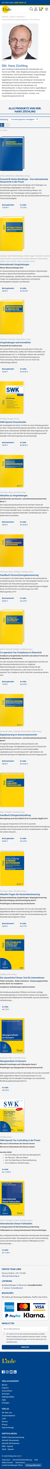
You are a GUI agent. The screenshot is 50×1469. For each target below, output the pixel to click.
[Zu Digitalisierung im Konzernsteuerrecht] (12, 710)
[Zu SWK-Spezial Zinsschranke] (12, 397)
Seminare (5, 1394)
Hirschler (39, 256)
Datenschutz (20, 1463)
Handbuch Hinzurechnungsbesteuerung (19, 575)
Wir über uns (7, 1413)
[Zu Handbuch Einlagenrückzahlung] (12, 790)
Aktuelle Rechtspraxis (10, 1443)
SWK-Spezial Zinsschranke (13, 422)
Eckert (26, 256)
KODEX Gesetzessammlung (13, 1437)
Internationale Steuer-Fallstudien (16, 1223)
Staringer (26, 261)
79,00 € (8, 683)
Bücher (4, 1385)
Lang (13, 259)
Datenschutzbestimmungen (18, 1339)
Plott (9, 974)
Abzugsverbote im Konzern (13, 1061)
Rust (8, 261)
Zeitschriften (7, 1391)
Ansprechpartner (8, 1416)
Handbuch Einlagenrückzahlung (15, 815)
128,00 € (8, 206)
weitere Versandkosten (13, 1288)
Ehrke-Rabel (26, 731)
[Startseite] (6, 9)
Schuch (13, 261)
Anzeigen (5, 1403)
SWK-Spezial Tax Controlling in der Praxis (20, 1140)
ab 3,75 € (23, 925)
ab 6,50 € (5, 1089)
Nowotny (33, 259)
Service (5, 1421)
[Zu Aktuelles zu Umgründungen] (12, 471)
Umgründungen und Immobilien (15, 342)
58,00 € (8, 289)
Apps (4, 1400)
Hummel (46, 256)
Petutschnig (42, 259)
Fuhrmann (12, 339)
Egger (32, 256)
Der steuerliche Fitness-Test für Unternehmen (22, 977)
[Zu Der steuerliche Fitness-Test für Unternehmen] (12, 952)
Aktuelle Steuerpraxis (10, 1440)
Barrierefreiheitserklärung (22, 1460)
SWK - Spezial (7, 1446)
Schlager (17, 572)
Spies (19, 261)
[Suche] (31, 10)
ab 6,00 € (23, 683)
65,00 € (8, 370)
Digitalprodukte (8, 1397)
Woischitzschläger (12, 649)
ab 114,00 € (6, 1170)
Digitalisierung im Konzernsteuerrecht (18, 734)
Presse (4, 1424)
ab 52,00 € (24, 289)
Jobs (4, 1419)
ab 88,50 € (24, 444)
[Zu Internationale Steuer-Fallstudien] (12, 1198)
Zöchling (3, 419)
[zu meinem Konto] (35, 10)
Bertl (10, 256)
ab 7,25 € (5, 1008)
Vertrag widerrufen (33, 1465)
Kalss (3, 259)
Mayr (11, 492)
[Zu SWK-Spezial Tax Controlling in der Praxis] (12, 1115)
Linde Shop (19, 3)
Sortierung (4, 119)
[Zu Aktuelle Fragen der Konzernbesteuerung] (12, 868)
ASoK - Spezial (8, 1449)
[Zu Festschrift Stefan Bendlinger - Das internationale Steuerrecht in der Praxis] (12, 153)
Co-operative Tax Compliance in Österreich (21, 652)
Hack (2, 1220)
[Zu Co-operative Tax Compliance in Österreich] (12, 627)
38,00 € (8, 523)
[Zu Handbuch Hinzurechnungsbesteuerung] (12, 550)
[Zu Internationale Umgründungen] (12, 234)
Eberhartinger (18, 256)
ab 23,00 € (24, 762)
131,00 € (23, 206)
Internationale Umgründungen (14, 264)
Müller (2, 649)
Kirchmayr (4, 492)
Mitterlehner (10, 176)
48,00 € (8, 925)
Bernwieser (21, 339)
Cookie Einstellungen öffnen (12, 1465)
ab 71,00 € (6, 1251)
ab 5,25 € (23, 599)
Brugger (11, 419)
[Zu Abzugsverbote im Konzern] (12, 1035)
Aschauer (3, 256)
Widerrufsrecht (7, 1463)
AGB (36, 1460)
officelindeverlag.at (10, 1276)
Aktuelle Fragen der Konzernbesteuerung (20, 894)
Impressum (6, 1460)
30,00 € (8, 444)
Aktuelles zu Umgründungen (14, 495)
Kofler (2, 176)
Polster (16, 1220)
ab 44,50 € (24, 370)
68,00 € (8, 599)
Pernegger (9, 1220)
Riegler (2, 261)
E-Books (5, 1388)
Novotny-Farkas (23, 259)
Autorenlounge (8, 1427)
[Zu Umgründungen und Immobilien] (12, 317)
